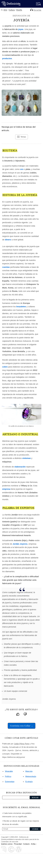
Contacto (26, 844)
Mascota (28, 771)
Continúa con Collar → (21, 725)
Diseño (19, 10)
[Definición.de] (11, 3)
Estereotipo (9, 782)
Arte (5, 10)
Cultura (12, 10)
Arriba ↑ (34, 844)
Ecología (29, 782)
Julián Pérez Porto (21, 744)
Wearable (9, 771)
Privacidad (18, 844)
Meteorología (30, 776)
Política (8, 776)
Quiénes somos (7, 844)
